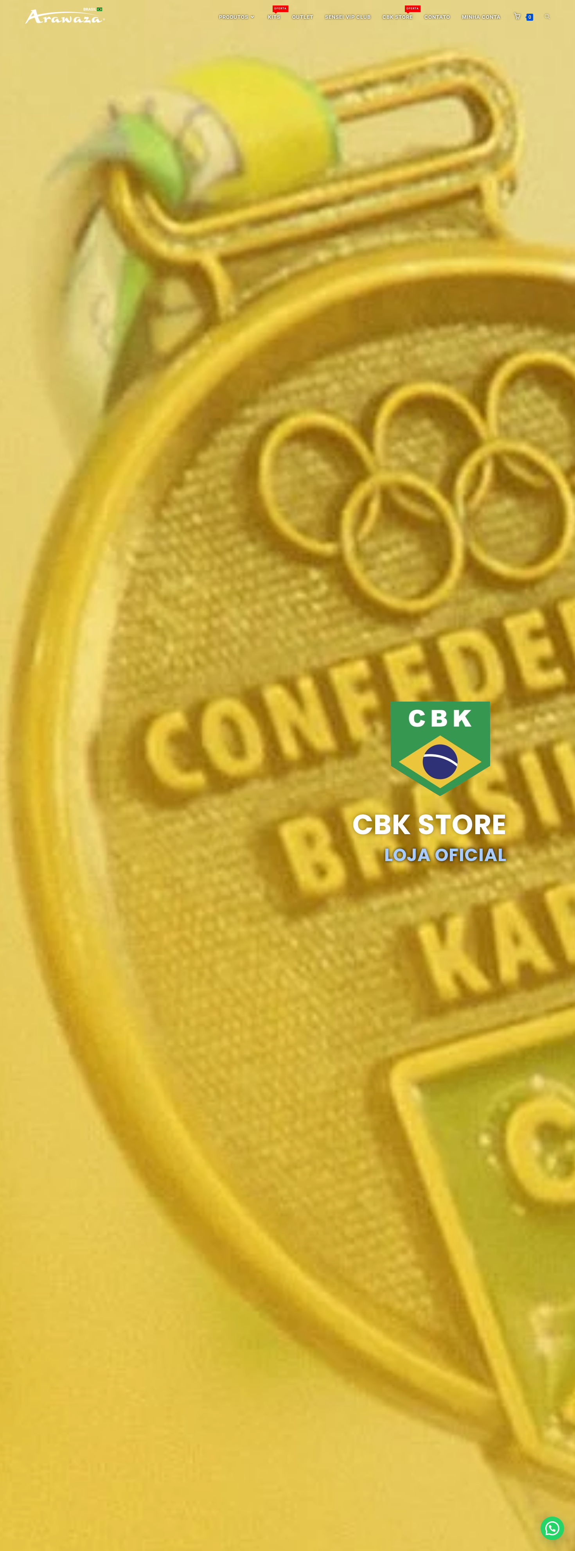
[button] (552, 1528)
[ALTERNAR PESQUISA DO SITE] (547, 17)
